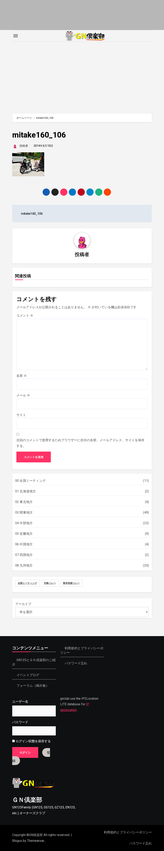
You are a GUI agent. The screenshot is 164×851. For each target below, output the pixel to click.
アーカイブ (23, 604)
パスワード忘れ (76, 663)
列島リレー (50, 583)
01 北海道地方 (25, 491)
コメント (24, 315)
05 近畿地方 (24, 534)
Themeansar (35, 841)
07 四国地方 (24, 555)
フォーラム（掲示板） (33, 685)
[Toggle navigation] (15, 35)
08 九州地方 (24, 565)
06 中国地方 (24, 544)
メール (23, 395)
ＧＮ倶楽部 (27, 799)
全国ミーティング (27, 583)
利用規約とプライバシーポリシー (128, 832)
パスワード (20, 722)
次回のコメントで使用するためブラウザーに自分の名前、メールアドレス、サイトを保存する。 (80, 443)
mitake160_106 (39, 135)
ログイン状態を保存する (33, 741)
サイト (21, 415)
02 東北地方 (24, 502)
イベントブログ (28, 675)
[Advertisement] (82, 76)
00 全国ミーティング (30, 481)
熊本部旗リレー (71, 583)
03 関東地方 (24, 512)
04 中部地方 (24, 523)
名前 (21, 376)
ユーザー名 (20, 701)
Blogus (17, 841)
